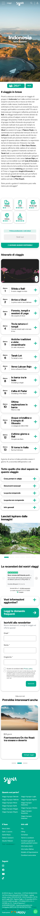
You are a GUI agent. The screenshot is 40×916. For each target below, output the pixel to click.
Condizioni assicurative (28, 855)
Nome (6, 645)
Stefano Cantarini (7, 838)
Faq (22, 828)
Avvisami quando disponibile (20, 245)
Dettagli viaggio (29, 755)
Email (6, 633)
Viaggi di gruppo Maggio (10, 809)
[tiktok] (3, 878)
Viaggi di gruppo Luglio (28, 796)
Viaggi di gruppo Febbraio (10, 799)
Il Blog (23, 831)
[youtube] (3, 874)
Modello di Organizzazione (29, 852)
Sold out (20, 237)
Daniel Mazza (6, 835)
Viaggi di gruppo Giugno (10, 812)
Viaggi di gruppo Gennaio (10, 796)
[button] (14, 763)
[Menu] (3, 3)
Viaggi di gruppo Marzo (9, 803)
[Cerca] (31, 3)
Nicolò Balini (6, 828)
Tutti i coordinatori (8, 844)
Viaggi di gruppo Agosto (29, 799)
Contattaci (24, 835)
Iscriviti (31, 684)
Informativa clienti (27, 846)
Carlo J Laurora (7, 831)
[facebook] (3, 870)
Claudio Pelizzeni (7, 841)
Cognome (8, 657)
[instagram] (3, 866)
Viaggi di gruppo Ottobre (29, 808)
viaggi (9, 3)
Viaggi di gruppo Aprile (9, 806)
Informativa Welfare (27, 849)
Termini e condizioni (27, 838)
